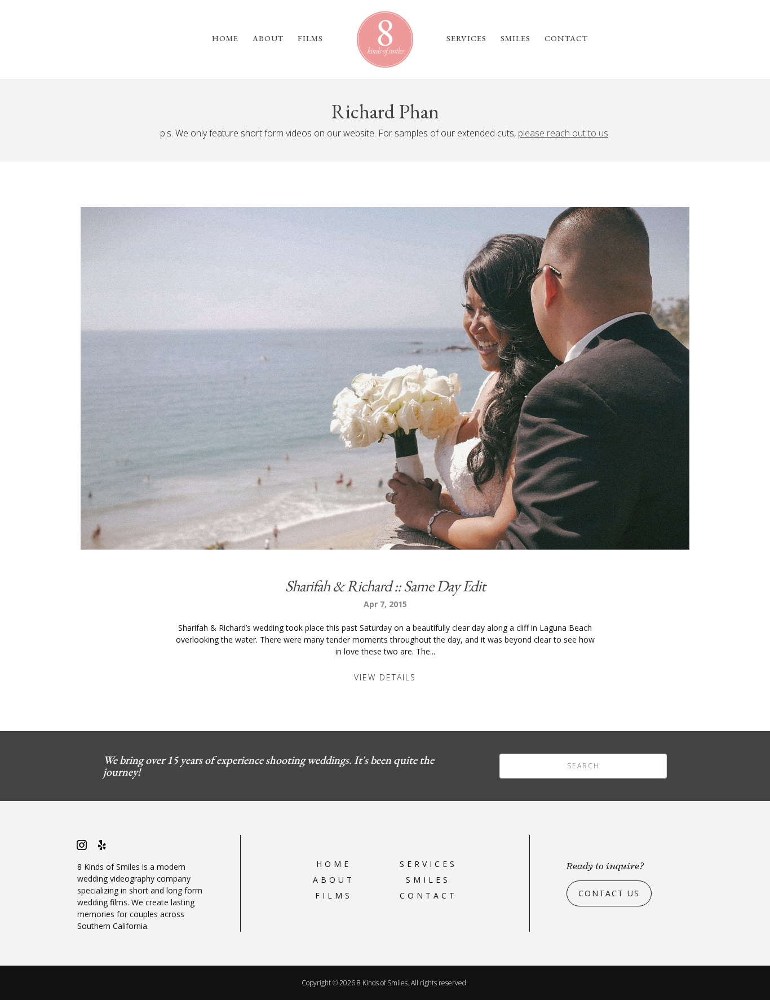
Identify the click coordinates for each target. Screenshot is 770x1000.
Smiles (515, 38)
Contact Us (609, 893)
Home (225, 38)
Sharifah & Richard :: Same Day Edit (385, 586)
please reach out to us (563, 133)
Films (310, 38)
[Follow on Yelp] (102, 845)
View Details (385, 677)
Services (466, 38)
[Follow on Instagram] (82, 845)
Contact (566, 38)
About (268, 38)
